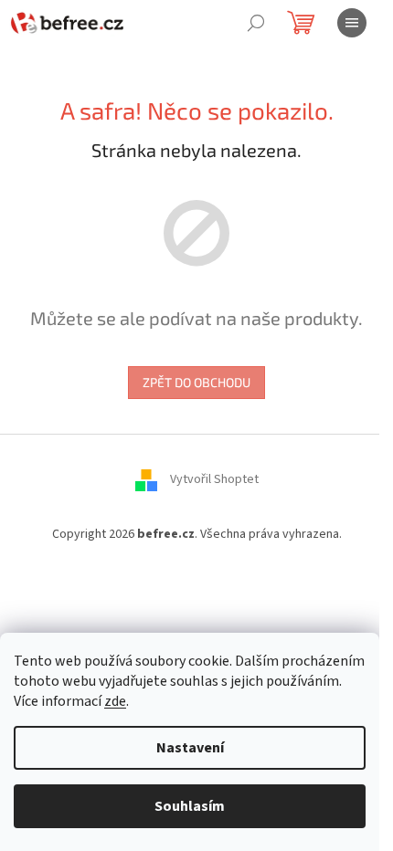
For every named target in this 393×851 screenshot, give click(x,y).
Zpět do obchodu (196, 382)
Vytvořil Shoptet (214, 479)
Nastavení (190, 748)
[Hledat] (256, 23)
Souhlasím (189, 806)
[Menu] (352, 23)
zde (115, 701)
